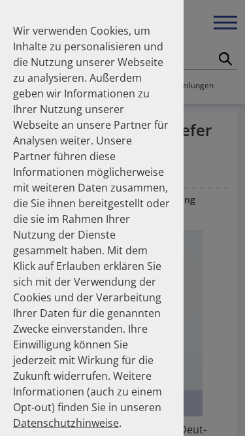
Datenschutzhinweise (66, 423)
